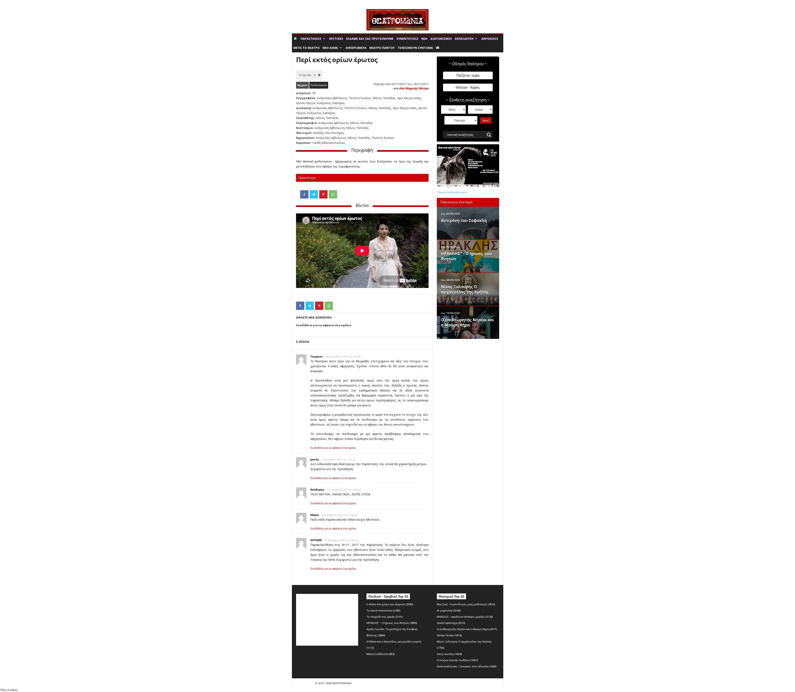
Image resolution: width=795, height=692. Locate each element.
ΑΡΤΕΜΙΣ (316, 540)
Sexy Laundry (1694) (449, 654)
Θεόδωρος (317, 489)
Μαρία (314, 515)
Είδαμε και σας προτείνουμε (370, 39)
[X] (314, 194)
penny (314, 459)
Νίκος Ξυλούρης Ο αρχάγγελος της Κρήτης (465, 289)
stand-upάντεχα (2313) (451, 623)
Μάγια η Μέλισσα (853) (380, 654)
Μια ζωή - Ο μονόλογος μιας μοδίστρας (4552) (466, 604)
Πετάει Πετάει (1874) (449, 635)
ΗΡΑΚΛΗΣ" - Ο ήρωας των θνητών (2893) (391, 623)
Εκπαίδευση (464, 39)
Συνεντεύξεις (407, 39)
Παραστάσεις (311, 39)
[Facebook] (304, 194)
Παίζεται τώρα (467, 75)
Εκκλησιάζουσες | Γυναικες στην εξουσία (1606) (466, 666)
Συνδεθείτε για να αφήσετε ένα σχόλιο (333, 448)
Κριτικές (336, 39)
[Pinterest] (323, 194)
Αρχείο (302, 85)
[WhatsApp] (333, 194)
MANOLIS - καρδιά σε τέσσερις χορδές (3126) (465, 617)
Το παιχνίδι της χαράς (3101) (384, 617)
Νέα (424, 39)
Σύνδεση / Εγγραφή (303, 3)
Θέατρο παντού (382, 48)
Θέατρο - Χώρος (468, 87)
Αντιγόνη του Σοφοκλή (464, 220)
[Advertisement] (468, 367)
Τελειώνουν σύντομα (415, 48)
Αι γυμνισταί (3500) (449, 610)
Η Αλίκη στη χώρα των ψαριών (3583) (389, 604)
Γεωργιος (316, 356)
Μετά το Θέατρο (306, 48)
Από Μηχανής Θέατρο (414, 88)
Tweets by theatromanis (452, 192)
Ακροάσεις (489, 39)
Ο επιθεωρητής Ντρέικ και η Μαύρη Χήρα (467, 322)
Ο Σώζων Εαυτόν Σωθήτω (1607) (457, 660)
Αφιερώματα (356, 48)
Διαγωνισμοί (441, 39)
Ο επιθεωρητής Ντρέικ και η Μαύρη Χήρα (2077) (467, 629)
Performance (319, 85)
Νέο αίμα (330, 48)
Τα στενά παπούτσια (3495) (383, 610)
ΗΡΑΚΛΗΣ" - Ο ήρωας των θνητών (466, 256)
